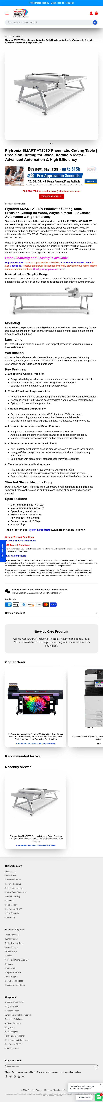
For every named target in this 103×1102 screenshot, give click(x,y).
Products (17, 36)
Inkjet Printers (11, 951)
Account (91, 13)
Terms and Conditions (14, 1036)
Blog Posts (10, 1027)
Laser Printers (11, 947)
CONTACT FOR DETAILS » (51, 196)
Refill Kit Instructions (14, 943)
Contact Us (10, 917)
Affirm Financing (12, 913)
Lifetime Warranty (12, 896)
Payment (9, 900)
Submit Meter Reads (14, 981)
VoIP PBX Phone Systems (16, 960)
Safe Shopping (11, 1032)
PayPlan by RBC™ (13, 909)
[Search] (95, 22)
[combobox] (51, 22)
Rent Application (12, 1048)
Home (7, 36)
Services (9, 964)
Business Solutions (13, 1019)
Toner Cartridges (12, 935)
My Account (10, 871)
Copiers (8, 956)
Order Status (10, 875)
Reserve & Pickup (13, 884)
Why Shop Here (12, 1006)
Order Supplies (11, 976)
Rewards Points (12, 1011)
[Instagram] (19, 1076)
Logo (21, 13)
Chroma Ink (10, 968)
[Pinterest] (15, 1076)
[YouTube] (23, 1076)
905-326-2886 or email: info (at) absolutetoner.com (51, 191)
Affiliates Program (13, 1023)
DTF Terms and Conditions (17, 1040)
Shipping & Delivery (13, 888)
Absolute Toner (34, 1090)
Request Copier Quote (15, 985)
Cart (96, 13)
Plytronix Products (39, 529)
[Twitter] (10, 1076)
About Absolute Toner (14, 1002)
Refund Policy (11, 905)
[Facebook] (6, 1076)
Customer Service (13, 880)
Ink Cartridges (11, 939)
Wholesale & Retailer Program (18, 1015)
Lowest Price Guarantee (15, 892)
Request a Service (13, 972)
